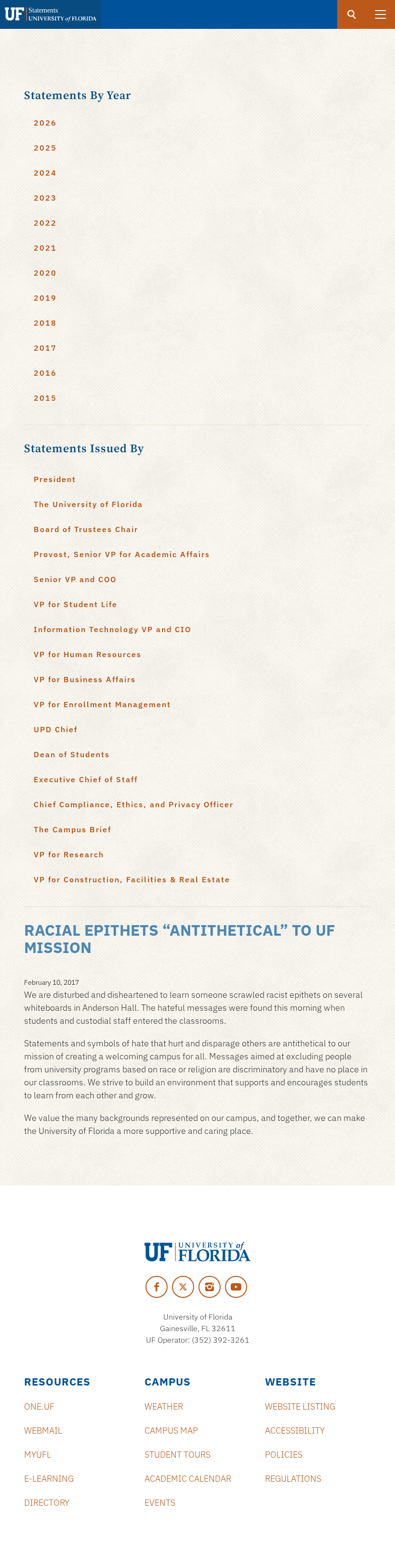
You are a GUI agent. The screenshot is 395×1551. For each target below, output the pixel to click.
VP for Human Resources (88, 654)
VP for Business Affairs (85, 679)
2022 (45, 223)
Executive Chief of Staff (86, 779)
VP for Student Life (76, 604)
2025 (45, 148)
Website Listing (300, 1406)
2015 (45, 398)
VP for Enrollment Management (102, 704)
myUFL (37, 1454)
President (55, 479)
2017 (45, 348)
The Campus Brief (72, 829)
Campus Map (171, 1430)
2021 (45, 248)
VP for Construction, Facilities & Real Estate (132, 879)
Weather (164, 1406)
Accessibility (295, 1430)
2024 (45, 173)
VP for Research (69, 854)
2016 (45, 373)
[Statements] (50, 14)
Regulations (293, 1478)
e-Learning (49, 1478)
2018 (45, 323)
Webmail (43, 1430)
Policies (284, 1454)
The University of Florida (88, 504)
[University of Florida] (197, 1252)
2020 (45, 273)
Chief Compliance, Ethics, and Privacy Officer (134, 804)
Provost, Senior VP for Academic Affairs (122, 554)
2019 (45, 298)
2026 (45, 122)
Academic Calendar (188, 1478)
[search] (351, 14)
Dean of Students (72, 754)
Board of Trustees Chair (86, 529)
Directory (46, 1502)
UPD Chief (56, 729)
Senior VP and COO (75, 579)
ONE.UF (39, 1406)
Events (160, 1502)
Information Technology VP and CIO (112, 629)
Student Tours (178, 1454)
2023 (45, 198)
